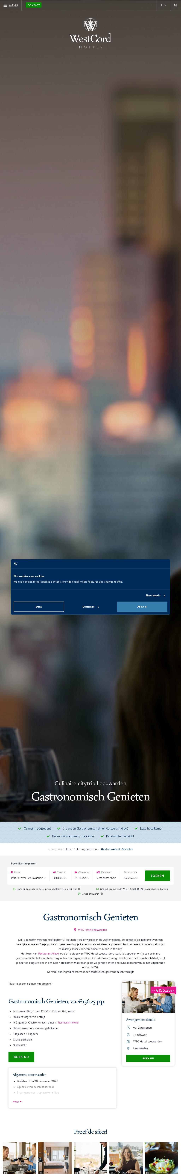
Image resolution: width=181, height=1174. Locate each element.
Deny (39, 607)
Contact (34, 5)
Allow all (142, 607)
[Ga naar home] (90, 33)
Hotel (17, 872)
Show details (153, 595)
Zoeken (157, 875)
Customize (89, 607)
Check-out (83, 872)
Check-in (61, 872)
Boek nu (148, 1058)
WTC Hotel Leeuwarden (92, 930)
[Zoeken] (175, 5)
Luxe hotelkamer (151, 828)
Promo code (130, 872)
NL (161, 5)
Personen (106, 872)
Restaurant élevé (48, 953)
